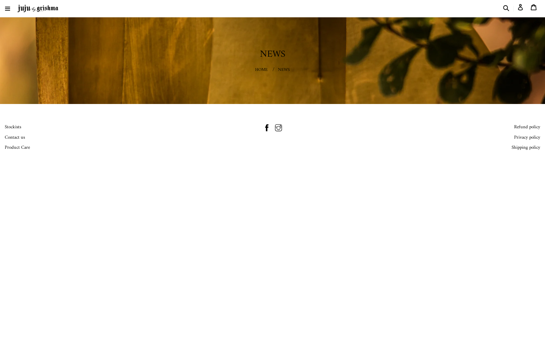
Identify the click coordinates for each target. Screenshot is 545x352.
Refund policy (527, 127)
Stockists (13, 127)
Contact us (15, 137)
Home (261, 69)
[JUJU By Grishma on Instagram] (278, 129)
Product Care (17, 147)
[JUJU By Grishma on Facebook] (266, 129)
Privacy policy (527, 137)
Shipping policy (526, 147)
